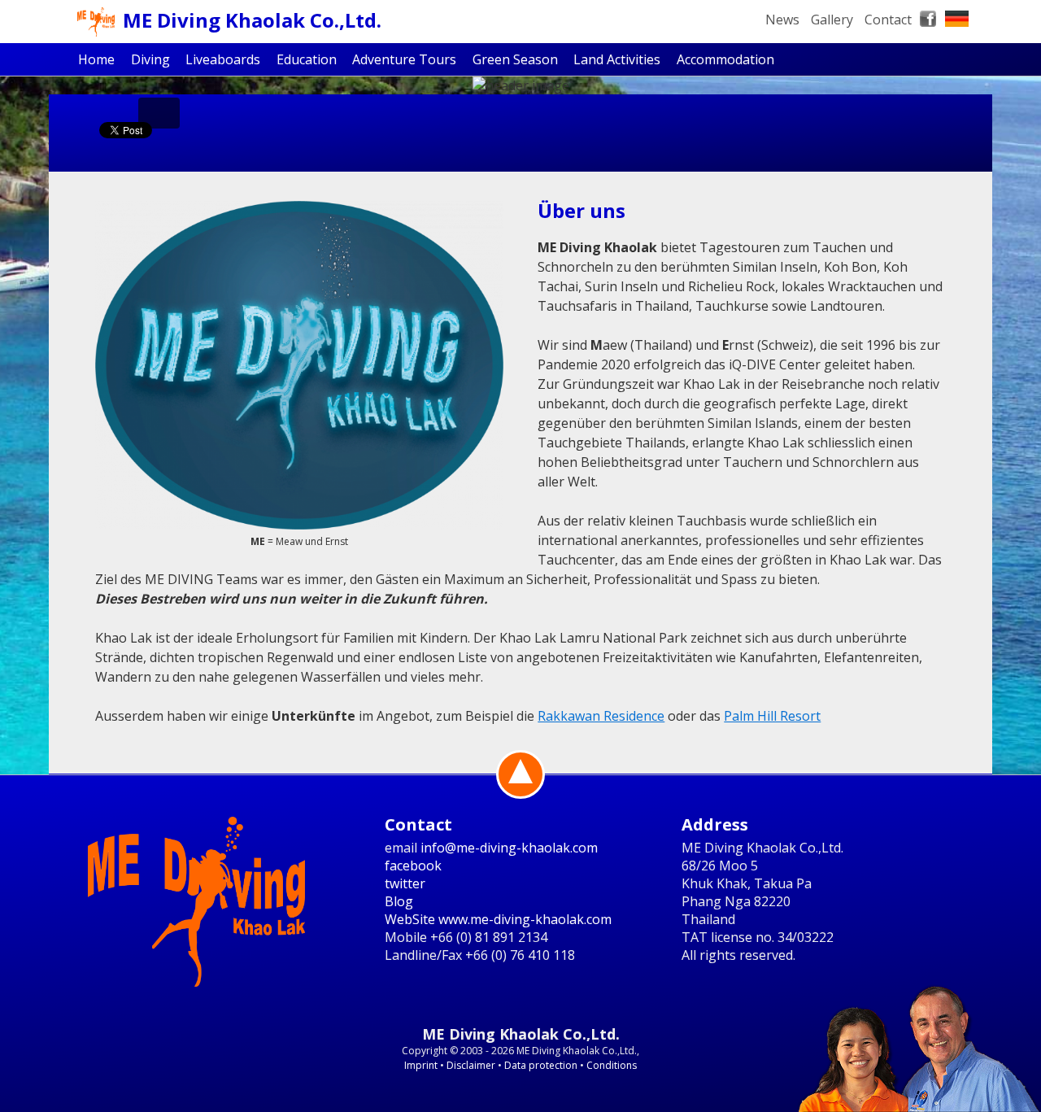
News (782, 19)
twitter (405, 883)
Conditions (611, 1065)
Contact (888, 19)
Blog (399, 901)
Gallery (832, 19)
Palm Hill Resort (772, 716)
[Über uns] (299, 365)
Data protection (540, 1065)
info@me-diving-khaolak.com (509, 848)
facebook (413, 865)
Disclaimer (470, 1065)
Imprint (421, 1065)
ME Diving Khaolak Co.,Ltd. (252, 20)
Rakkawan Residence (601, 716)
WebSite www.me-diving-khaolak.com (498, 919)
